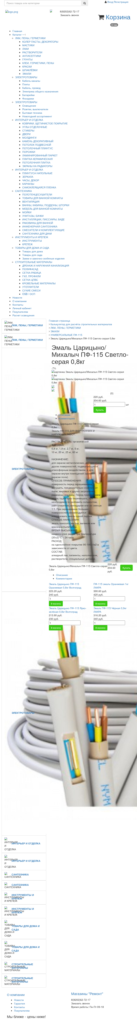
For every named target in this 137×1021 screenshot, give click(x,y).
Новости (19, 1000)
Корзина (118, 16)
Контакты (19, 1007)
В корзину (56, 603)
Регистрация (121, 2)
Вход (110, 2)
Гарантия (19, 1003)
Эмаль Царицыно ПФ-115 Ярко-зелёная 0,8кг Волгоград (67, 609)
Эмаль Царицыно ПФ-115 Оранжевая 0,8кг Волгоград (65, 585)
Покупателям (22, 1010)
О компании (16, 994)
